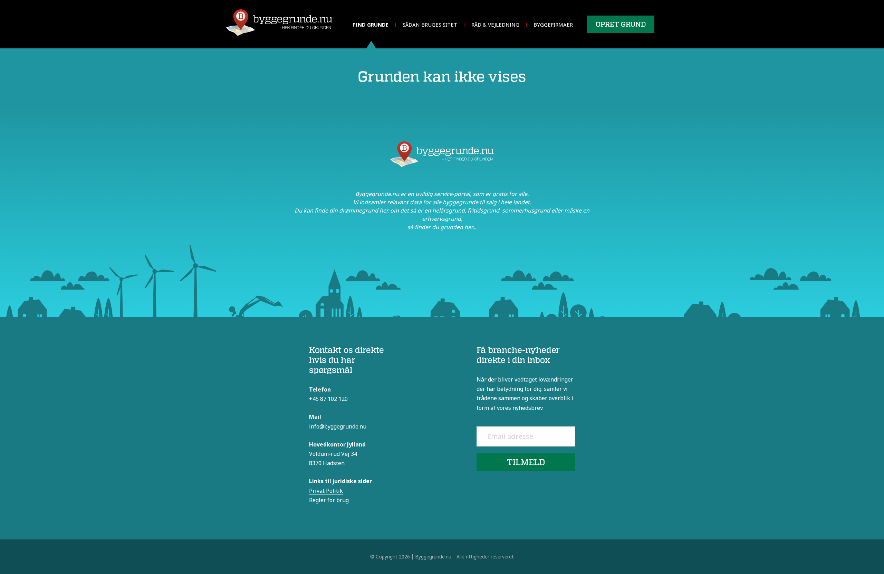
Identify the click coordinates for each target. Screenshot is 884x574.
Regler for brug (329, 500)
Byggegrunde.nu (433, 556)
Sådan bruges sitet (430, 24)
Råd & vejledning (495, 24)
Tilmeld (526, 462)
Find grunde (370, 24)
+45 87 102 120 (328, 399)
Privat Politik (326, 491)
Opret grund (621, 24)
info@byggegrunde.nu (337, 426)
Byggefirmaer (553, 24)
